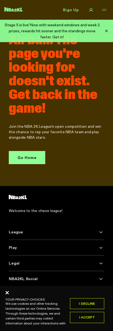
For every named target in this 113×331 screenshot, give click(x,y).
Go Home (27, 157)
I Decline (87, 303)
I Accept (87, 317)
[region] (56, 308)
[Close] (7, 292)
